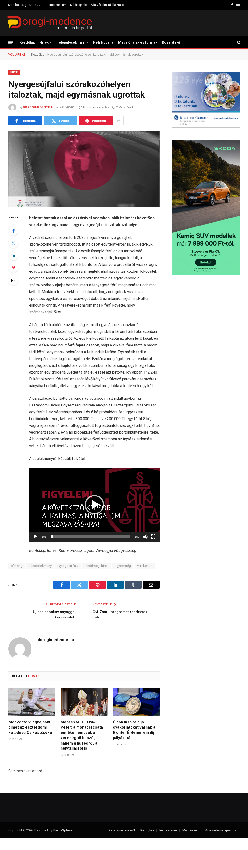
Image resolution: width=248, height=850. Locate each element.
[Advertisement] (206, 318)
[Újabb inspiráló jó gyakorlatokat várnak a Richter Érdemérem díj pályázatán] (136, 702)
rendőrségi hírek (96, 566)
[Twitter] (13, 243)
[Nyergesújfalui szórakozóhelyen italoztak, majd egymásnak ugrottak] (84, 169)
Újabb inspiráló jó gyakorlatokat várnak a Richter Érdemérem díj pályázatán (134, 730)
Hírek (44, 42)
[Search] (238, 42)
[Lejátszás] (35, 536)
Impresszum (58, 5)
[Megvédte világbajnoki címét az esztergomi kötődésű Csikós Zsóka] (31, 702)
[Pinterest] (13, 268)
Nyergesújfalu (68, 566)
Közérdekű (171, 42)
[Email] (13, 280)
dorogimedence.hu (39, 107)
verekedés (145, 566)
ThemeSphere (62, 830)
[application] (94, 505)
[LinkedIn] (13, 255)
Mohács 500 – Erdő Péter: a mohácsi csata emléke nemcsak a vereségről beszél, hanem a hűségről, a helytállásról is (82, 735)
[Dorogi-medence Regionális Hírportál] (49, 23)
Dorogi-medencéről (121, 830)
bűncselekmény (40, 566)
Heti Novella (103, 42)
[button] (94, 504)
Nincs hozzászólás (96, 107)
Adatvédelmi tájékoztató (107, 5)
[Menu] (10, 42)
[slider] (90, 536)
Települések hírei (71, 42)
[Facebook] (13, 231)
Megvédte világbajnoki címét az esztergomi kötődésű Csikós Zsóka (30, 727)
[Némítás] (145, 536)
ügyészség (123, 566)
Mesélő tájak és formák (137, 42)
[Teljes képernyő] (153, 536)
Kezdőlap (27, 42)
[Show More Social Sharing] (119, 120)
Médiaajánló (78, 5)
